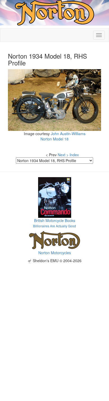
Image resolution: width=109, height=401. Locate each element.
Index (74, 154)
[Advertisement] (54, 317)
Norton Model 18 (54, 138)
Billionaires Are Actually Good (54, 226)
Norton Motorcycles (54, 252)
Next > (63, 154)
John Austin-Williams (68, 133)
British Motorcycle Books (54, 220)
